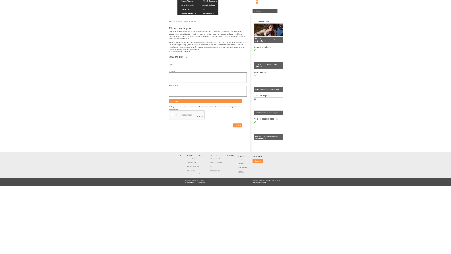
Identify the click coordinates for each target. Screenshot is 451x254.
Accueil (180, 21)
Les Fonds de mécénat (187, 5)
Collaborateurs (192, 162)
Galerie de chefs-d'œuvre (216, 158)
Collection (213, 155)
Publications (241, 171)
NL (254, 2)
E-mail (171, 64)
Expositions (241, 163)
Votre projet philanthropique (188, 13)
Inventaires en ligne (207, 13)
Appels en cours (185, 9)
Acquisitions (241, 160)
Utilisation (172, 71)
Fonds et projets (242, 167)
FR (257, 2)
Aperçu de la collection (208, 5)
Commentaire (173, 85)
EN (260, 2)
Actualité (241, 156)
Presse (245, 2)
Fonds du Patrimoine (192, 158)
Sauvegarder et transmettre (197, 155)
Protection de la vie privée (273, 180)
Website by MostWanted (260, 182)
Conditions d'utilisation (259, 180)
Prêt (203, 9)
